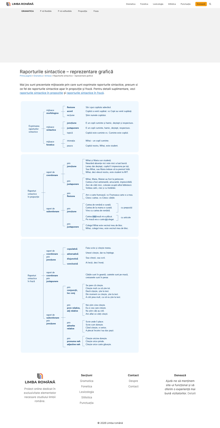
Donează (201, 4)
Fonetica (144, 4)
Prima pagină (26, 76)
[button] (210, 4)
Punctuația (186, 4)
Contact (133, 386)
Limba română (22, 3)
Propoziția (82, 11)
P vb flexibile (46, 11)
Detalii (192, 393)
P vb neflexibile (65, 11)
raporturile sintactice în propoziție (41, 93)
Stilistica (172, 4)
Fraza (96, 11)
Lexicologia (158, 4)
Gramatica (130, 4)
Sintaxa (48, 76)
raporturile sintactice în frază (85, 93)
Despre (133, 381)
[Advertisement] (110, 37)
